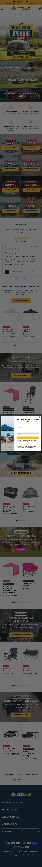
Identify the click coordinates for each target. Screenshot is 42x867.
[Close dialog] (40, 417)
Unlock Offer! (28, 438)
